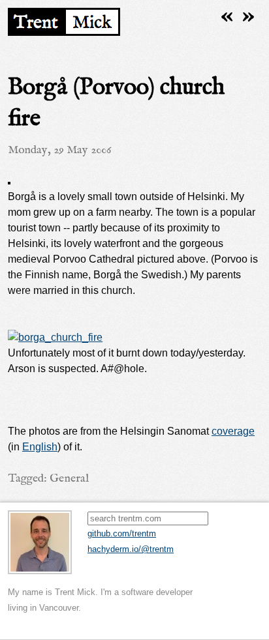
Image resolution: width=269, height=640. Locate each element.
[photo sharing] (9, 180)
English (39, 446)
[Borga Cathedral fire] (55, 337)
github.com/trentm (121, 533)
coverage (233, 431)
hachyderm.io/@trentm (130, 549)
